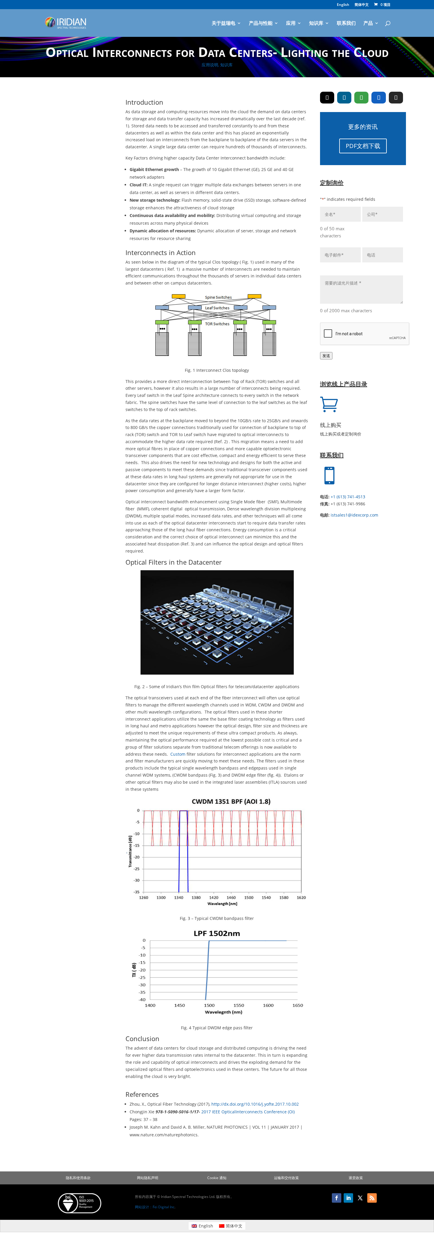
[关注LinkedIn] (348, 1198)
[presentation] (365, 334)
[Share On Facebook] (378, 97)
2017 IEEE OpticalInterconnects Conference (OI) (248, 1112)
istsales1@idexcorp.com (354, 515)
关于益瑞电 (223, 23)
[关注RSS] (372, 1198)
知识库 (316, 23)
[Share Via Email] (396, 97)
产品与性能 (261, 23)
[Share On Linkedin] (344, 97)
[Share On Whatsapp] (361, 97)
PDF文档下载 (363, 146)
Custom (178, 754)
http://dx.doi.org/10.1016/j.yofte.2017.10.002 (255, 1104)
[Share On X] (327, 97)
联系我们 (346, 23)
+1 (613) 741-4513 (348, 496)
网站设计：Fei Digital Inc (154, 1206)
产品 (368, 23)
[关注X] (360, 1198)
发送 (326, 355)
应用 (291, 23)
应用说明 (210, 65)
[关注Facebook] (336, 1198)
